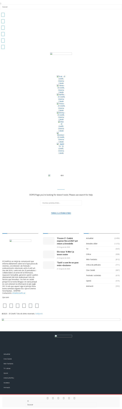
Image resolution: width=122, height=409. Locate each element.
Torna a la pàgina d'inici (61, 213)
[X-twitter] (5, 305)
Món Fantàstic (103, 259)
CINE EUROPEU (9, 378)
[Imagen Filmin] (61, 88)
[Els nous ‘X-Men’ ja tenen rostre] (48, 254)
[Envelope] (43, 305)
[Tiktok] (11, 305)
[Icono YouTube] (3, 34)
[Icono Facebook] (3, 40)
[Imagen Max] (61, 126)
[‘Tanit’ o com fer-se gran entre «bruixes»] (48, 265)
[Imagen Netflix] (61, 97)
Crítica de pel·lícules (103, 265)
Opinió (103, 281)
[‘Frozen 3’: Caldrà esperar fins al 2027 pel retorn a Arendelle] (48, 241)
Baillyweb (39, 313)
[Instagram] (18, 305)
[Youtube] (24, 305)
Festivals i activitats (103, 275)
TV (103, 249)
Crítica (103, 254)
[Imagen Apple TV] (61, 148)
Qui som (5, 297)
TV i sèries (7, 368)
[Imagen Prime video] (61, 107)
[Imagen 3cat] (61, 79)
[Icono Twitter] (3, 15)
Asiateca (7, 383)
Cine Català (103, 270)
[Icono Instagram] (3, 27)
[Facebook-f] (30, 305)
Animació (103, 286)
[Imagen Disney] (61, 116)
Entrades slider (103, 243)
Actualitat (103, 238)
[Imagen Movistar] (61, 137)
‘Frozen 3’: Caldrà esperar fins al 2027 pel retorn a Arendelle (67, 241)
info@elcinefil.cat (18, 293)
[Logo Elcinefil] (61, 61)
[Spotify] (37, 305)
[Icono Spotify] (3, 47)
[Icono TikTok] (3, 21)
